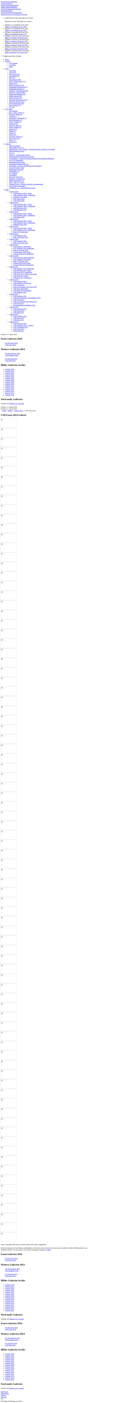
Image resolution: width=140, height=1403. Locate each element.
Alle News (12, 70)
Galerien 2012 (13, 322)
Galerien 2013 (13, 314)
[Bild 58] (8, 982)
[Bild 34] (8, 753)
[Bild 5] (8, 475)
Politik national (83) (15, 96)
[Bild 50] (8, 906)
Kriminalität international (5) (18, 87)
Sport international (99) (16, 103)
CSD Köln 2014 (18, 312)
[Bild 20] (8, 618)
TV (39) (11, 107)
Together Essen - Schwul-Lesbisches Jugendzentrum (26, 184)
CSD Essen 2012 (18, 329)
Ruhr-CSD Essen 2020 (20, 243)
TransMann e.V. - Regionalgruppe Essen (22, 188)
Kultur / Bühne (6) (15, 127)
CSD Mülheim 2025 (19, 210)
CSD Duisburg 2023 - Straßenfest (24, 223)
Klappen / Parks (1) (15, 125)
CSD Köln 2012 (18, 331)
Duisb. (3, 2)
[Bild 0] (8, 427)
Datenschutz (5, 1393)
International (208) (15, 80)
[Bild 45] (8, 858)
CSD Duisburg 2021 (20, 235)
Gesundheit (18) (14, 76)
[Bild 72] (8, 1116)
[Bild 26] (8, 676)
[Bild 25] (8, 666)
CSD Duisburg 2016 (20, 281)
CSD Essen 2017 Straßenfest (22, 272)
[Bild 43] (8, 839)
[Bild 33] (8, 743)
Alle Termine (13, 63)
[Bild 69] (8, 1088)
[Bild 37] (8, 781)
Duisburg (8, 2)
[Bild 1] (8, 437)
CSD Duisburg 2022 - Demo (22, 228)
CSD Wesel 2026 (18, 201)
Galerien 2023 (13, 219)
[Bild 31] (8, 724)
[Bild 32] (8, 733)
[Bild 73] (8, 1126)
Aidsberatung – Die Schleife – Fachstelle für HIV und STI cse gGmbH (32, 149)
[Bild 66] (8, 1059)
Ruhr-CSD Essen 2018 (20, 261)
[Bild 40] (8, 810)
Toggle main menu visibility (12, 56)
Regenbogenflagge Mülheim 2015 (24, 305)
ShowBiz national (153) (16, 102)
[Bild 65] (8, 1049)
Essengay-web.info (14, 14)
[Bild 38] (8, 791)
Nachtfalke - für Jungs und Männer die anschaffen (25, 166)
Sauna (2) (12, 133)
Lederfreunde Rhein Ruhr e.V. (19, 164)
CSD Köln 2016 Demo (20, 289)
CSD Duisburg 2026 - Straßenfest (24, 195)
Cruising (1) (13, 116)
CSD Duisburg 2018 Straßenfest (23, 257)
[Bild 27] (8, 686)
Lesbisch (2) (13, 129)
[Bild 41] (8, 820)
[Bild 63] (8, 1030)
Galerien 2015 (13, 294)
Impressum (4, 1392)
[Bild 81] (8, 1203)
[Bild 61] (8, 1011)
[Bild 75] (8, 1145)
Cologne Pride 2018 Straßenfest (23, 265)
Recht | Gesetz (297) (15, 98)
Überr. (3, 13)
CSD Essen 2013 (18, 318)
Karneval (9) (13, 83)
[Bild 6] (8, 484)
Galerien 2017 (13, 267)
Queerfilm (12, 65)
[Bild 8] (8, 504)
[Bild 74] (8, 1136)
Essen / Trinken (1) (15, 122)
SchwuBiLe (13, 175)
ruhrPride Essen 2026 (20, 197)
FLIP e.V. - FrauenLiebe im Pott (19, 155)
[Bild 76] (8, 1155)
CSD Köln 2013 (18, 320)
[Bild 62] (8, 1021)
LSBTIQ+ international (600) (18, 91)
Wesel (3, 11)
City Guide (8, 109)
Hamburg (9, 5)
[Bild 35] (8, 762)
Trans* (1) (12, 140)
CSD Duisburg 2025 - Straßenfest (24, 206)
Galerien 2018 (13, 256)
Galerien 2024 (13, 212)
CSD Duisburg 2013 (20, 316)
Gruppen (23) (13, 124)
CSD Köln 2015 (18, 303)
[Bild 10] (8, 523)
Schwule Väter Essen (16, 177)
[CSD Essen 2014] (11, 343)
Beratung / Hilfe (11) (15, 114)
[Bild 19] (8, 609)
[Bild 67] (8, 1069)
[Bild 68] (8, 1078)
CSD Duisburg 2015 (20, 296)
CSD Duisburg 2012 (20, 323)
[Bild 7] (8, 494)
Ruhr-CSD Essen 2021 (20, 237)
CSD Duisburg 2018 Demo (22, 259)
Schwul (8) (12, 135)
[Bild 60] (8, 1002)
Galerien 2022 (13, 226)
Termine (7, 61)
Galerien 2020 (13, 239)
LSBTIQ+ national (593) (17, 92)
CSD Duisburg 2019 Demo (22, 246)
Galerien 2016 (13, 279)
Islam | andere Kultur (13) (17, 81)
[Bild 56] (8, 963)
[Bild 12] (8, 542)
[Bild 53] (8, 935)
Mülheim (8, 7)
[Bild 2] (8, 446)
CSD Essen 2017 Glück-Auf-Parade (25, 274)
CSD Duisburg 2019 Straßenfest (23, 248)
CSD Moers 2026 (19, 199)
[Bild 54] (8, 944)
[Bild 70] (8, 1097)
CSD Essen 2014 (18, 311)
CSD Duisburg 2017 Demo (22, 270)
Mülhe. (3, 7)
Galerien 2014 (13, 307)
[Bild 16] (8, 580)
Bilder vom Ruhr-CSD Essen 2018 (16, 52)
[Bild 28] (8, 695)
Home (7, 59)
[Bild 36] (8, 772)
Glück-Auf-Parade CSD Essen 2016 (25, 287)
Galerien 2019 (13, 245)
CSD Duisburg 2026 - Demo (22, 193)
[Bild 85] (8, 1241)
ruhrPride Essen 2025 (20, 208)
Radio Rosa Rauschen (16, 169)
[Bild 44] (8, 848)
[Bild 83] (8, 1222)
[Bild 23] (8, 647)
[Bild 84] (8, 1231)
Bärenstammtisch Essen (16, 151)
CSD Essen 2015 (18, 300)
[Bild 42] (8, 829)
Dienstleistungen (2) (15, 120)
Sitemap (3, 1395)
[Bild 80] (8, 1193)
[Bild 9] (8, 513)
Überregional (9, 13)
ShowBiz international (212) (18, 100)
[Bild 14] (8, 561)
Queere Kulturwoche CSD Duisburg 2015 (27, 298)
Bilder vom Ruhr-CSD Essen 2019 (16, 49)
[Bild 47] (8, 877)
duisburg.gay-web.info (16, 403)
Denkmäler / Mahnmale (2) (18, 118)
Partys (11, 67)
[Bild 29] (8, 705)
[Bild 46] (8, 867)
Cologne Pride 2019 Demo (22, 252)
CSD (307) (12, 72)
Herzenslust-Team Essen (17, 162)
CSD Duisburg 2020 (20, 241)
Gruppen (8, 144)
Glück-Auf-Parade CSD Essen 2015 (25, 301)
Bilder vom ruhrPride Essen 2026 (16, 27)
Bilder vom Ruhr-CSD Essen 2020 (16, 45)
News (7, 69)
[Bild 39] (8, 800)
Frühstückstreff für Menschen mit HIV (21, 157)
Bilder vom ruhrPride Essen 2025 (16, 30)
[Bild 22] (8, 638)
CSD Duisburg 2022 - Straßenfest (24, 230)
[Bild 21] (8, 628)
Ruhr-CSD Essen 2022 (20, 232)
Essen (3, 3)
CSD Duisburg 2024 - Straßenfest (24, 215)
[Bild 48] (8, 887)
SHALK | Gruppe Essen (17, 179)
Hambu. (3, 5)
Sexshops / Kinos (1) (16, 136)
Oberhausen (9, 9)
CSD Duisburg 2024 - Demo (22, 213)
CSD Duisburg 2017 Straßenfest (23, 268)
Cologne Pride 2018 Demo (22, 263)
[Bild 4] (8, 465)
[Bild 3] (8, 456)
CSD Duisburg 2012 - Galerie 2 (23, 325)
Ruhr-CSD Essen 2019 (20, 250)
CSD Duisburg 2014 (20, 309)
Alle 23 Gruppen (14, 146)
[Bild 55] (8, 954)
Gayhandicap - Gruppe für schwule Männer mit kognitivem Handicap (31, 158)
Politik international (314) (17, 94)
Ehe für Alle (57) (14, 74)
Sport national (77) (15, 105)
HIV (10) (12, 78)
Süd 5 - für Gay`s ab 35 (16, 182)
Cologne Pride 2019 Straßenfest (23, 254)
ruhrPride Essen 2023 (20, 224)
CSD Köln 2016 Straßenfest (22, 290)
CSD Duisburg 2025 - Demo (22, 204)
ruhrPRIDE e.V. (14, 171)
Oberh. (3, 9)
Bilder (7, 190)
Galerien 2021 (13, 234)
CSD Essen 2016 (18, 285)
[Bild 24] (8, 657)
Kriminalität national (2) (16, 89)
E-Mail (48, 1250)
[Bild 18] (8, 599)
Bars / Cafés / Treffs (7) (16, 113)
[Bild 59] (8, 992)
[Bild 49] (8, 896)
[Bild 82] (8, 1212)
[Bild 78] (8, 1174)
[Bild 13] (8, 551)
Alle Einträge (13, 111)
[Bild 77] (8, 1164)
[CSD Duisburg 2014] (12, 353)
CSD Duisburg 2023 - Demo (22, 221)
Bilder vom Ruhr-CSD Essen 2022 (16, 38)
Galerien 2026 (13, 191)
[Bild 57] (8, 973)
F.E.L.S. (11, 153)
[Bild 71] (8, 1107)
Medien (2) (12, 131)
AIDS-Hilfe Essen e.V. (16, 147)
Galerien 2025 (13, 202)
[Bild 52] (8, 925)
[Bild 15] (8, 571)
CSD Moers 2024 (19, 217)
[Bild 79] (8, 1183)
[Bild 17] (8, 590)
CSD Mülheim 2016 (19, 292)
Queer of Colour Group (16, 168)
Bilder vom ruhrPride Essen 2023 (16, 34)
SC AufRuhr (13, 173)
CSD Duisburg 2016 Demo (22, 283)
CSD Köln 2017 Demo (20, 276)
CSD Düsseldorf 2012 (20, 327)
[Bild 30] (8, 714)
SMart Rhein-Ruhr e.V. (16, 180)
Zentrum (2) (13, 142)
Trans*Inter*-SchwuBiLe (17, 186)
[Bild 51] (8, 915)
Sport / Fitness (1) (14, 138)
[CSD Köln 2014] (11, 359)
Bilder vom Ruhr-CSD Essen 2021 (16, 41)
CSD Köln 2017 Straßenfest (22, 278)
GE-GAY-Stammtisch (16, 160)
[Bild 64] (8, 1040)
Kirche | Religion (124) (16, 85)
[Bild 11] (8, 532)
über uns (3, 1397)
